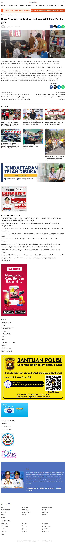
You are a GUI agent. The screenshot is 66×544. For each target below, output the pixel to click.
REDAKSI (4, 345)
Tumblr (25, 526)
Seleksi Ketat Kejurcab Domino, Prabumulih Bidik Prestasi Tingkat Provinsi (31, 146)
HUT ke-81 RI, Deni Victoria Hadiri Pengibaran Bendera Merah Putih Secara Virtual (28, 247)
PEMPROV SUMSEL (47, 507)
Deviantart (46, 531)
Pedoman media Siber (8, 421)
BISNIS (3, 515)
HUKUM (44, 509)
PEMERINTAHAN (5, 509)
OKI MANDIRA (6, 331)
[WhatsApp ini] (63, 26)
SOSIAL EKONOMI (26, 512)
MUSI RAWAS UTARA (8, 342)
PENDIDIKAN (25, 509)
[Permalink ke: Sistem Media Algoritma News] (3, 27)
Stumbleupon (47, 526)
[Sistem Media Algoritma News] (33, 2)
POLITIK (3, 512)
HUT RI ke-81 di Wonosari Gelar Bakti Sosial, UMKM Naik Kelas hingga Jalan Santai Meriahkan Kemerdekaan (54, 122)
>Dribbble (46, 529)
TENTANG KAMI (6, 351)
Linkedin (26, 531)
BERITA (3, 517)
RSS (4, 534)
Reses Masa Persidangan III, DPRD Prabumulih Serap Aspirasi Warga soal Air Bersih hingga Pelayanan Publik (33, 122)
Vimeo (4, 531)
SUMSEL (4, 320)
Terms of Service (6, 426)
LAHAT (3, 337)
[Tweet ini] (55, 26)
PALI (2, 340)
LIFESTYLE (45, 512)
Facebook (5, 523)
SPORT (44, 515)
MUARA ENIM (6, 334)
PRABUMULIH (6, 323)
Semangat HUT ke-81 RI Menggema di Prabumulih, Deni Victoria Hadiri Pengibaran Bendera (31, 244)
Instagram (26, 529)
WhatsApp (5, 526)
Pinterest (46, 523)
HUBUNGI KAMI (6, 348)
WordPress (5, 529)
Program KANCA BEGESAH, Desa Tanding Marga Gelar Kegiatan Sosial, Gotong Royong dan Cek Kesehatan (54, 158)
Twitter (25, 523)
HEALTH (24, 515)
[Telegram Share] (59, 26)
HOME (2, 507)
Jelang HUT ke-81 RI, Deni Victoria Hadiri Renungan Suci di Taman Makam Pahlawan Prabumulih (32, 255)
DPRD (3, 325)
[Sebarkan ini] (51, 26)
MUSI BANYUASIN (7, 328)
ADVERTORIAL (25, 507)
